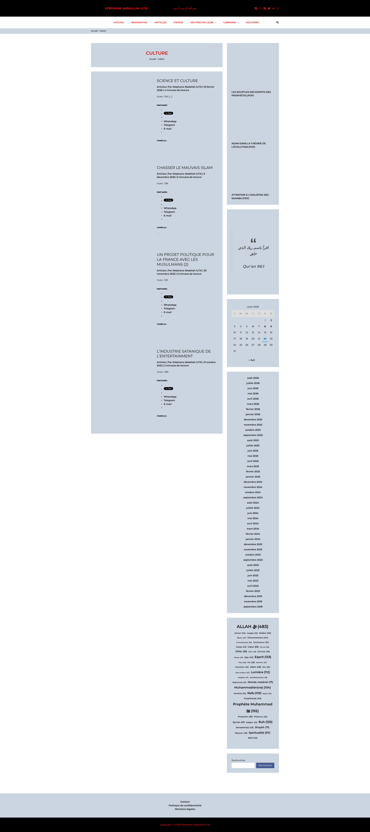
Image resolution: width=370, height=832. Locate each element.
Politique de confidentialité (185, 805)
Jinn (266, 667)
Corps (241, 647)
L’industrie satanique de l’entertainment (184, 354)
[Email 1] (277, 8)
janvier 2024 (253, 539)
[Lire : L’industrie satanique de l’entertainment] (127, 377)
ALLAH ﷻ (252, 626)
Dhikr (241, 651)
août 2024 (253, 502)
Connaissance (244, 642)
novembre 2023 (253, 549)
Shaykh (262, 727)
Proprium (245, 716)
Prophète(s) (252, 698)
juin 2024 (252, 513)
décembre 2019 (253, 596)
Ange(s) (252, 633)
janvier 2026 (253, 414)
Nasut (267, 694)
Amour (240, 633)
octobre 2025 (253, 430)
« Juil (252, 360)
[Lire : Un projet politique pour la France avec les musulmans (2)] (127, 280)
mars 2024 (253, 528)
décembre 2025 (253, 419)
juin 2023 (253, 575)
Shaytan (241, 733)
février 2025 (253, 471)
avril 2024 (253, 523)
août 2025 (253, 440)
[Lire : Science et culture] (127, 107)
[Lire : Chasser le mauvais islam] (127, 193)
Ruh (265, 722)
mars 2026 (253, 404)
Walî (252, 738)
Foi (251, 662)
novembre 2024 (253, 487)
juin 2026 (253, 388)
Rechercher (238, 760)
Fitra (242, 662)
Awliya (265, 633)
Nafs (254, 693)
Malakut (243, 677)
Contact (185, 801)
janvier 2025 (253, 476)
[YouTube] (269, 8)
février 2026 (253, 409)
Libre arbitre (242, 673)
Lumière (260, 672)
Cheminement (257, 637)
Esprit (263, 657)
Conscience (261, 642)
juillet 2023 (252, 570)
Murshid (240, 693)
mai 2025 (253, 456)
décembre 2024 (253, 482)
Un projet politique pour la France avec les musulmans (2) (185, 259)
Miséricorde (239, 682)
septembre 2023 (253, 560)
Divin (252, 652)
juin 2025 (253, 450)
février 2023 (253, 591)
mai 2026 (253, 393)
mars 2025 (253, 466)
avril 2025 (253, 461)
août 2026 (253, 378)
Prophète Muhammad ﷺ (252, 707)
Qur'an (239, 722)
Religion (251, 722)
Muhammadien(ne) (252, 687)
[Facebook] (256, 8)
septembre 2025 (253, 435)
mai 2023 (253, 580)
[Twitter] (260, 8)
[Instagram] (264, 8)
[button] (215, 22)
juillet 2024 (253, 508)
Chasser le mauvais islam (185, 167)
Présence (260, 717)
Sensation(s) (245, 727)
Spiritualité (259, 732)
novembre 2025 (253, 424)
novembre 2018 (253, 601)
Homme (261, 662)
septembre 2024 (253, 497)
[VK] (273, 8)
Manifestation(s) (258, 678)
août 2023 (253, 565)
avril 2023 (253, 586)
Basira (241, 638)
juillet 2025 (252, 445)
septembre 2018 (253, 606)
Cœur (253, 646)
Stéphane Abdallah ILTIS (126, 8)
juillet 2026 (253, 383)
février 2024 (253, 534)
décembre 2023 (253, 544)
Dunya (238, 657)
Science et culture (177, 80)
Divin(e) (264, 651)
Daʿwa (264, 647)
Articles (161, 86)
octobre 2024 (253, 492)
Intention (242, 667)
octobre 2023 (253, 554)
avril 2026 (253, 398)
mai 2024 (252, 518)
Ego (249, 657)
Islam (255, 667)
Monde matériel (260, 682)
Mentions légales (185, 809)
